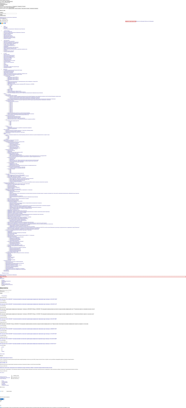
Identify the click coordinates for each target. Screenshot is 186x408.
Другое (5, 93)
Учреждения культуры (11, 259)
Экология (7, 80)
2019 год (11, 108)
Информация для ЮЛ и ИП (12, 82)
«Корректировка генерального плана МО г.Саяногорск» (19, 225)
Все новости (2, 372)
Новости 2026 (10, 90)
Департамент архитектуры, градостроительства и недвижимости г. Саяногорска (19, 189)
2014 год (11, 104)
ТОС (4, 63)
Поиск (1, 14)
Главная (3, 280)
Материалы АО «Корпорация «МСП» (16, 203)
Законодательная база (11, 150)
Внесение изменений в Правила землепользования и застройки (18, 198)
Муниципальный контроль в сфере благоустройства (16, 118)
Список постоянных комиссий (9, 50)
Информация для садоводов (14, 164)
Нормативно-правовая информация (14, 187)
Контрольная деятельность (12, 186)
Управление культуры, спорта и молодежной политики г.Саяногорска (17, 252)
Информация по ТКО (11, 83)
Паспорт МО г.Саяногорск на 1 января (14, 176)
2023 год (11, 111)
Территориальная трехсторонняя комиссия (17, 173)
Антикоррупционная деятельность (9, 45)
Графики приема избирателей (9, 44)
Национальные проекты (8, 58)
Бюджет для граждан (7, 34)
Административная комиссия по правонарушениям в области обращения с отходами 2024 (23, 81)
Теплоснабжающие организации (15, 239)
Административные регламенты (13, 101)
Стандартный (15, 6)
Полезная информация (9, 267)
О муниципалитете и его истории (9, 60)
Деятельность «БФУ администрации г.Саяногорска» (16, 184)
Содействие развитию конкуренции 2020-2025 (17, 167)
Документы (10, 254)
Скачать (1, 300)
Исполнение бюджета (11, 185)
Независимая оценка (11, 257)
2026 (10, 125)
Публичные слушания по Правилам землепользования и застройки (19, 224)
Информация (6, 46)
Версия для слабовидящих (145, 21)
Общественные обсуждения (8, 72)
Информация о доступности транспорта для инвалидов (17, 232)
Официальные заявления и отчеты (9, 37)
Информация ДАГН (11, 190)
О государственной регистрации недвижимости (18, 219)
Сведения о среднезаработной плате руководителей (16, 245)
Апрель (11, 85)
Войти (1, 277)
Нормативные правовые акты (15, 204)
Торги (11, 197)
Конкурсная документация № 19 (15, 249)
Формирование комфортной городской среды (11, 66)
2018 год (11, 107)
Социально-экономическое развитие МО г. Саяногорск (17, 177)
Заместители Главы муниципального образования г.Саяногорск (14, 32)
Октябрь (11, 88)
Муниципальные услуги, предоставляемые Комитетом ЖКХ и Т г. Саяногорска (21, 235)
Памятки (7, 139)
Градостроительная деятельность (13, 200)
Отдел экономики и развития (9, 140)
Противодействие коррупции (9, 71)
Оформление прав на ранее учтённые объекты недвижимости (18, 218)
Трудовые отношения (11, 168)
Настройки (1, 5)
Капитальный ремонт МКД (12, 233)
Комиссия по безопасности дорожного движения (18, 247)
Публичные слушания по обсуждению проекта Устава (13, 74)
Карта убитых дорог (11, 234)
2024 (10, 123)
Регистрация (2, 278)
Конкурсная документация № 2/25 (15, 250)
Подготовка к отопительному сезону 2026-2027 (15, 241)
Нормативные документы (14, 143)
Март (10, 87)
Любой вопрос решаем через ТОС (13, 120)
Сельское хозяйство (11, 162)
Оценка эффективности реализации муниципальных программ (18, 175)
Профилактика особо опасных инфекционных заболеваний (16, 269)
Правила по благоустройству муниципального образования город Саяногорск (21, 222)
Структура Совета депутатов (8, 51)
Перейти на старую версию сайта (131, 21)
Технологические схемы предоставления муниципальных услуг (18, 114)
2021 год (11, 110)
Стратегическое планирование (9, 62)
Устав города (6, 64)
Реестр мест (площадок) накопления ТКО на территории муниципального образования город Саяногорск (25, 92)
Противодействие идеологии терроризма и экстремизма (15, 268)
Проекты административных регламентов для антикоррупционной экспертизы (21, 113)
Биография (5, 27)
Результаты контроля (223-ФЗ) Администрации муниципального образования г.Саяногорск (25, 97)
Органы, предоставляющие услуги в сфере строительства (17, 217)
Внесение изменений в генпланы (13, 199)
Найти (1, 293)
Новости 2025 (10, 89)
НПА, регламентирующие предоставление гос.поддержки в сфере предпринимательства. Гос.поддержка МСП (28, 155)
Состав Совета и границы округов (9, 43)
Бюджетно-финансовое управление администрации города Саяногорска (18, 183)
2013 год (11, 103)
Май (10, 86)
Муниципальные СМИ (7, 57)
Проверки (9, 258)
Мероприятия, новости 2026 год (13, 79)
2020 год (11, 109)
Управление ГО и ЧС (7, 260)
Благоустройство (10, 230)
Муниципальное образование (14, 237)
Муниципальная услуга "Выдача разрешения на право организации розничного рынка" (24, 160)
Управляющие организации (14, 240)
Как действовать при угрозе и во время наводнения (14, 261)
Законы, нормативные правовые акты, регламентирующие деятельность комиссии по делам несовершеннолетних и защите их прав (27, 134)
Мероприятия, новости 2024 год (13, 78)
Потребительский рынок (12, 157)
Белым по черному (18, 8)
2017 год (11, 106)
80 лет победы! (8, 94)
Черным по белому (11, 8)
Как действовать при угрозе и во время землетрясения (15, 263)
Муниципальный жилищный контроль (14, 116)
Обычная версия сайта (3, 4)
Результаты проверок (7, 38)
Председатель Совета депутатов (9, 41)
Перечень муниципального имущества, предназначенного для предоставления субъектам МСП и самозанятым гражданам (30, 205)
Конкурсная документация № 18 (15, 248)
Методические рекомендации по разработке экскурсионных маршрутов (20, 127)
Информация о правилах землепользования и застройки (17, 212)
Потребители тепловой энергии (15, 238)
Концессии (11, 192)
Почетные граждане (7, 61)
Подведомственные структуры (9, 182)
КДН (5, 133)
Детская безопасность (9, 262)
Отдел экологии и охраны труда (9, 75)
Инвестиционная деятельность (9, 56)
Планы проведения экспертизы (15, 144)
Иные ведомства (6, 129)
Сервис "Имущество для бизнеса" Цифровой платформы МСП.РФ (21, 208)
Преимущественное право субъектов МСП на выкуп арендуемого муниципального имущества (25, 207)
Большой (23, 6)
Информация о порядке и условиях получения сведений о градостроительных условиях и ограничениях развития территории (29, 211)
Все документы (4, 295)
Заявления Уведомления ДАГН (15, 191)
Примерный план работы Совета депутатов (11, 47)
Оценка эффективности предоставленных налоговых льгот (19, 179)
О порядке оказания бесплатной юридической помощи (13, 70)
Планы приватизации (13, 194)
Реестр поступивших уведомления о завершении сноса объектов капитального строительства (23, 229)
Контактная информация (8, 31)
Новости (7, 135)
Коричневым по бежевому (34, 8)
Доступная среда (6, 54)
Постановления (6, 271)
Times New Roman (9, 1)
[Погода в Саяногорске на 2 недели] (9, 391)
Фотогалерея (6, 65)
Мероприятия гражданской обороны (12, 264)
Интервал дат (2, 291)
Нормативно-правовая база (12, 128)
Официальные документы (6, 281)
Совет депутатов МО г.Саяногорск (13, 146)
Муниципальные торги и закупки (9, 36)
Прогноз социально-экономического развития (17, 180)
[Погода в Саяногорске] (6, 390)
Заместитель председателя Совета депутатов (11, 42)
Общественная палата (7, 59)
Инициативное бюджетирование (9, 55)
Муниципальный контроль (10, 115)
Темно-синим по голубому (25, 8)
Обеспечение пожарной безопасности (12, 266)
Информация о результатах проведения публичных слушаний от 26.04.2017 (22, 226)
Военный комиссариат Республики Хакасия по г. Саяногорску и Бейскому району (19, 130)
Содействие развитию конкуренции (14, 166)
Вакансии (9, 253)
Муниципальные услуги (10, 100)
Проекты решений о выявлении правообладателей (18, 220)
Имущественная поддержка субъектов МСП (15, 201)
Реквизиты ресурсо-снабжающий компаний (15, 244)
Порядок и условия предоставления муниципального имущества (20, 206)
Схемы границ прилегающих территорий (16, 161)
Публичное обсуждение (14, 145)
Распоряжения (6, 270)
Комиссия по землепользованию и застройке (15, 213)
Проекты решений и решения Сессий (10, 48)
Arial (5, 1)
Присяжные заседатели (8, 67)
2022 (10, 121)
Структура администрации (8, 33)
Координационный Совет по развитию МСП (15, 152)
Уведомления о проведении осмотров (16, 221)
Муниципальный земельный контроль (14, 117)
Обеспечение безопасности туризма (12, 265)
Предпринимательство (9, 149)
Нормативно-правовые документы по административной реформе (19, 112)
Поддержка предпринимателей (13, 153)
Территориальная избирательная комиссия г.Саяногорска (15, 132)
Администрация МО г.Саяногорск (13, 142)
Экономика (8, 174)
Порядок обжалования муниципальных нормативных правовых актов (15, 49)
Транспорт (9, 246)
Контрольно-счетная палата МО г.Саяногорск (13, 131)
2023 (10, 122)
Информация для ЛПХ (13, 163)
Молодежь (9, 256)
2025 (10, 124)
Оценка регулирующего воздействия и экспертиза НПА (15, 141)
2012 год (11, 102)
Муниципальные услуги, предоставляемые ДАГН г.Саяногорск (18, 215)
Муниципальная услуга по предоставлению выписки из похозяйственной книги (23, 165)
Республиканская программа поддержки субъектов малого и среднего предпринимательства (25, 156)
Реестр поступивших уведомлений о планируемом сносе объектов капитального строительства (23, 228)
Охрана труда (8, 76)
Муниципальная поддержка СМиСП (16, 154)
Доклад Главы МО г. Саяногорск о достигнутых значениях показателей (21, 178)
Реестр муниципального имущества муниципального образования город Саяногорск (24, 196)
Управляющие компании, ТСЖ (13, 251)
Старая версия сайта (3, 276)
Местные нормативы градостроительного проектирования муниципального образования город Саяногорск (25, 214)
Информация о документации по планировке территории (17, 210)
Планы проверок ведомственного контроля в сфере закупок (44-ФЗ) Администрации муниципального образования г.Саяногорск (29, 99)
